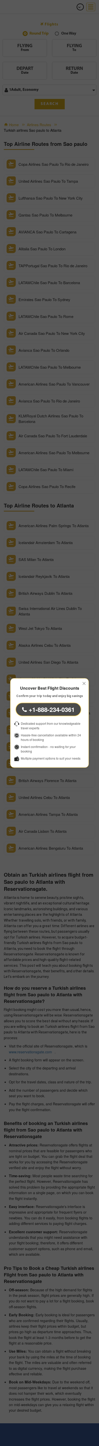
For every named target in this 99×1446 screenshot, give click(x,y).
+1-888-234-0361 (51, 709)
